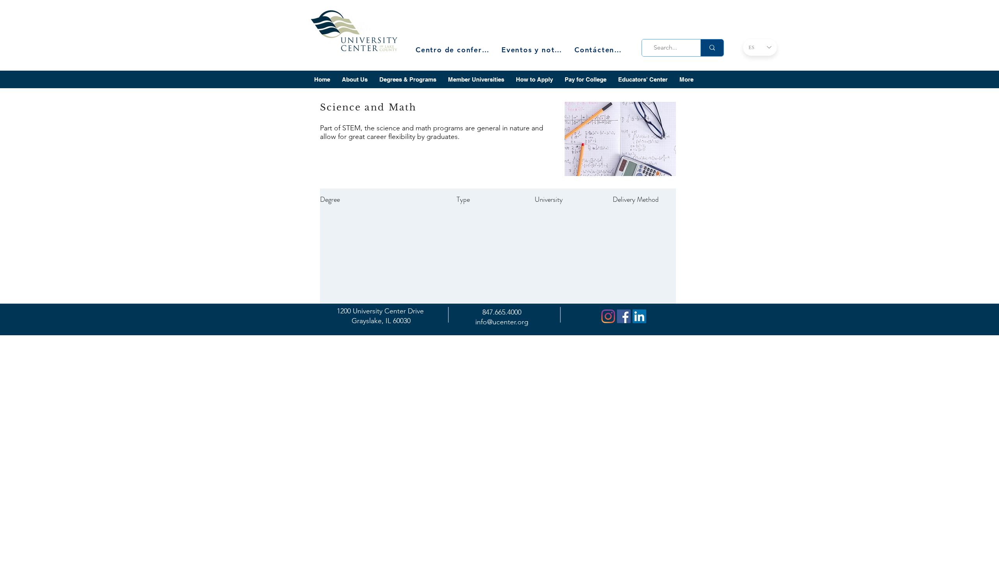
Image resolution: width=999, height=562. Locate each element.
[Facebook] (624, 316)
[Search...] (711, 47)
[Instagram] (608, 316)
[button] (354, 79)
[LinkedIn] (639, 316)
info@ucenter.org (501, 322)
